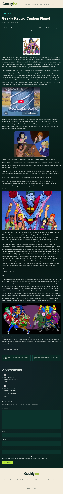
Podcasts (35, 4)
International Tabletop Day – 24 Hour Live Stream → (46, 358)
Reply (5, 381)
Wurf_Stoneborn (8, 388)
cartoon (16, 349)
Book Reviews (44, 4)
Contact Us (43, 479)
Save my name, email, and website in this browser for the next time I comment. (24, 458)
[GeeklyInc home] (10, 4)
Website (4, 448)
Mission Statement (53, 479)
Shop (52, 4)
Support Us (35, 479)
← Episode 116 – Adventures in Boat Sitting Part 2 (15, 358)
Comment (5, 408)
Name (4, 431)
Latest (27, 4)
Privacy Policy (31, 482)
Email (4, 439)
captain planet (8, 349)
